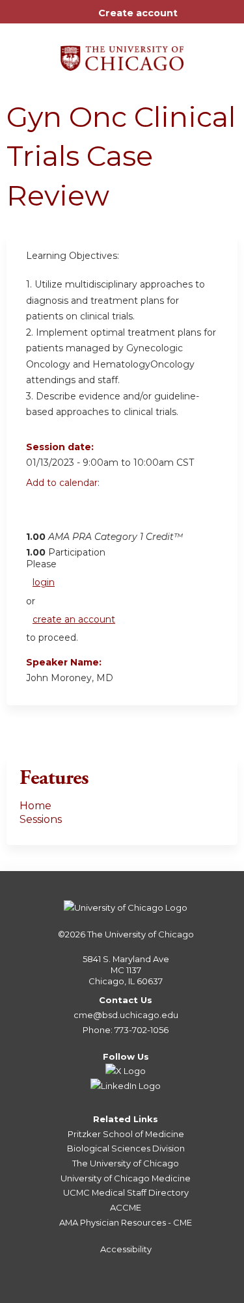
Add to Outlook (129, 512)
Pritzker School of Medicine (126, 1134)
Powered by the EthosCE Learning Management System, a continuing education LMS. (191, 1293)
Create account (138, 13)
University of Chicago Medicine (126, 1178)
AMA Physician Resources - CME (125, 1222)
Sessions (41, 819)
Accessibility (126, 1249)
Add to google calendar (39, 512)
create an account (74, 619)
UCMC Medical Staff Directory (126, 1192)
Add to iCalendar (98, 511)
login (44, 582)
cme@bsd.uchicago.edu (126, 1015)
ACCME (125, 1207)
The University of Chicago (140, 934)
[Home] (122, 53)
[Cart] (192, 19)
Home (35, 805)
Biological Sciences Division (126, 1148)
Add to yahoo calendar (68, 512)
